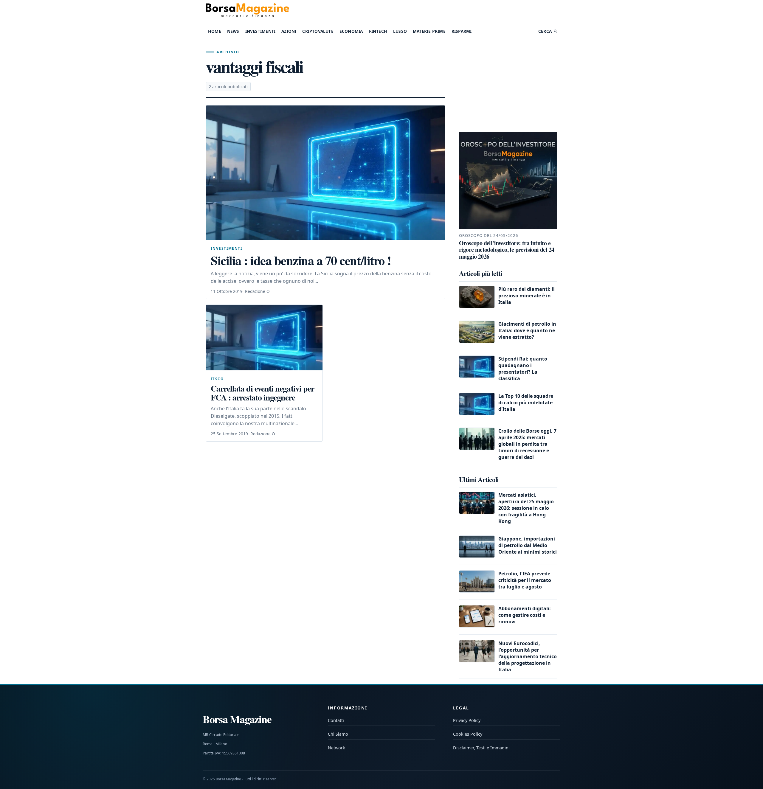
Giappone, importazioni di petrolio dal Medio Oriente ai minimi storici (527, 545)
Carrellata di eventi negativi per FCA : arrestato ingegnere (262, 392)
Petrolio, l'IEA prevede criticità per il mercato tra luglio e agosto (524, 580)
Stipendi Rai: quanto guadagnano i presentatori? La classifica (522, 368)
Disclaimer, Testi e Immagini (481, 748)
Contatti (336, 720)
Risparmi (462, 31)
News (233, 31)
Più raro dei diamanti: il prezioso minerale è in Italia (526, 295)
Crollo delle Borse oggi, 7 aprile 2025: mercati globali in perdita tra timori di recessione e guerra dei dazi (527, 444)
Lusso (400, 31)
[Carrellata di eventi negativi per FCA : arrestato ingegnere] (264, 337)
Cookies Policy (467, 734)
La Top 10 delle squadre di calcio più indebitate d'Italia (525, 402)
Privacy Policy (466, 720)
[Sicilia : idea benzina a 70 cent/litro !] (325, 172)
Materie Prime (429, 31)
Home (214, 31)
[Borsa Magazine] (247, 11)
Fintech (378, 31)
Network (336, 748)
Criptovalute (317, 31)
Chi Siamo (338, 734)
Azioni (288, 31)
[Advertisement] (508, 84)
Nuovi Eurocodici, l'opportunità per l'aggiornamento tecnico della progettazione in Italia (527, 656)
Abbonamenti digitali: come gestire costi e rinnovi (524, 615)
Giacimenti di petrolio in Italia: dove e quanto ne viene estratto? (527, 330)
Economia (351, 31)
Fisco (217, 378)
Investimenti (260, 31)
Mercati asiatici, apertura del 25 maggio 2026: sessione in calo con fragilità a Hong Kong (526, 508)
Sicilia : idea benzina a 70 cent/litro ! (301, 260)
